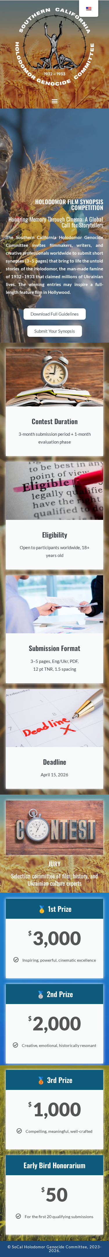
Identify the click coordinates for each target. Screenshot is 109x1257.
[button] (54, 101)
